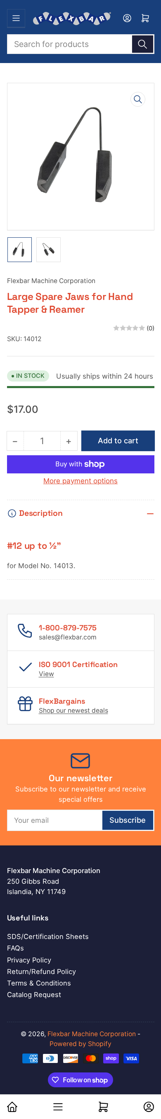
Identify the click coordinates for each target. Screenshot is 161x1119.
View (46, 674)
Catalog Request (34, 994)
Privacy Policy (29, 960)
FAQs (15, 948)
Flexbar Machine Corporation (51, 281)
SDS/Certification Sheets (48, 936)
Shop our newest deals (73, 710)
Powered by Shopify (80, 1044)
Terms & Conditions (39, 983)
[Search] (142, 44)
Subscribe (127, 819)
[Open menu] (16, 18)
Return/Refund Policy (41, 971)
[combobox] (80, 44)
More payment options (80, 481)
